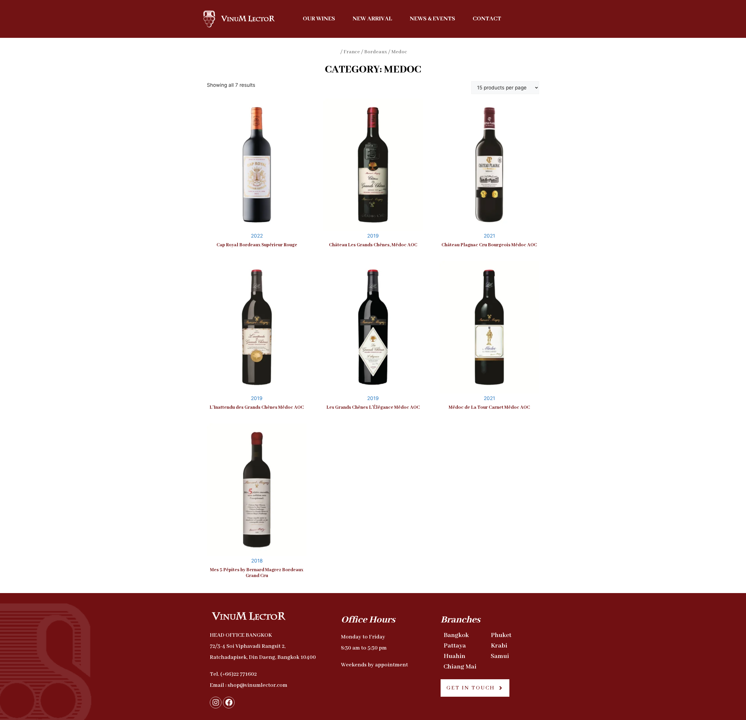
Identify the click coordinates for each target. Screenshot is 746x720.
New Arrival (372, 18)
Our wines (319, 18)
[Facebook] (229, 702)
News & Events (432, 18)
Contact (487, 18)
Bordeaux (375, 52)
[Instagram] (215, 702)
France (352, 52)
